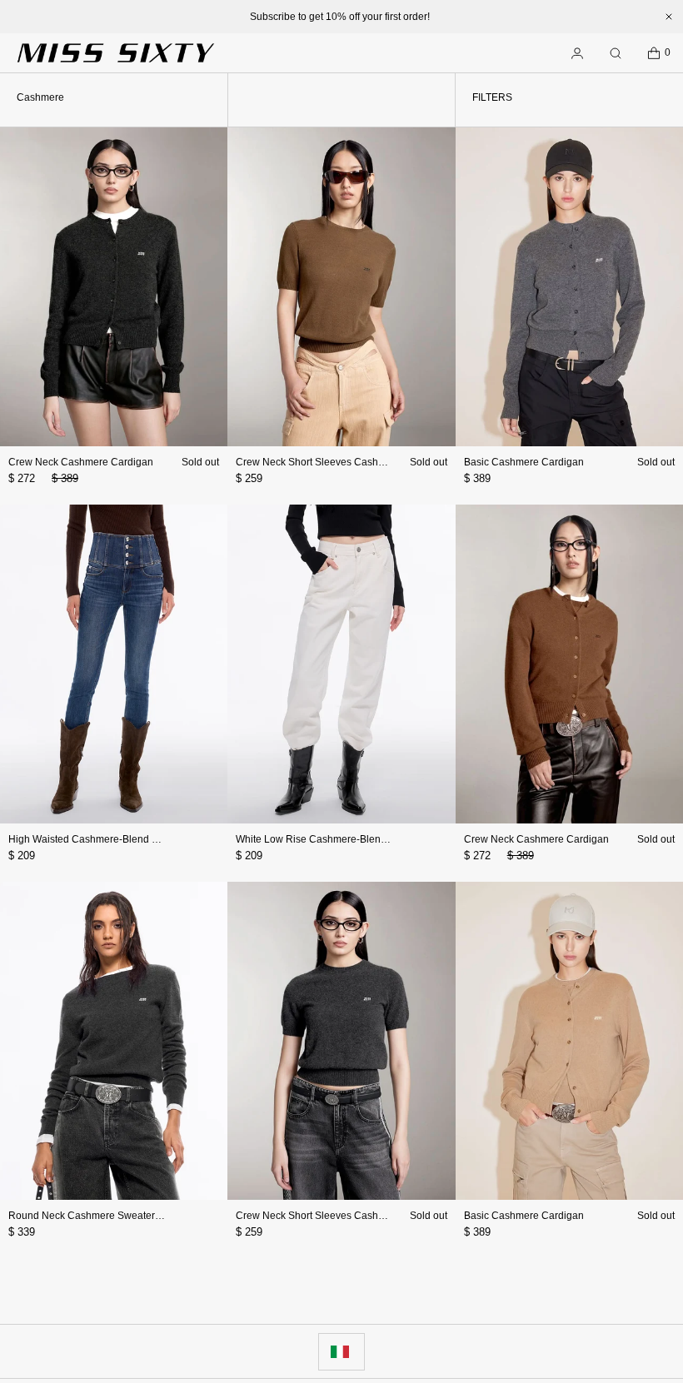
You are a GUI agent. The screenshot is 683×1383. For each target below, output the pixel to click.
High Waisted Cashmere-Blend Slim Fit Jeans (111, 839)
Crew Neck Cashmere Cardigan (80, 462)
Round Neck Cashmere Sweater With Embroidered (123, 1215)
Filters (492, 97)
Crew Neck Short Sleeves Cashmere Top (328, 462)
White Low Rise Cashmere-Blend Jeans (326, 839)
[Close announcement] (669, 16)
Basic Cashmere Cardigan (524, 462)
